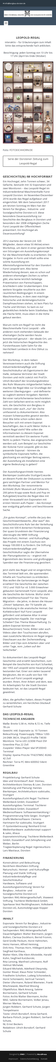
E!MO (22, 1054)
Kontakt (44, 1059)
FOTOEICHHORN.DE (21, 150)
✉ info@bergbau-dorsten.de (14, 3)
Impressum (13, 1059)
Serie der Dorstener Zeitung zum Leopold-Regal (28, 161)
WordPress (42, 1054)
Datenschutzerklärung (29, 1059)
